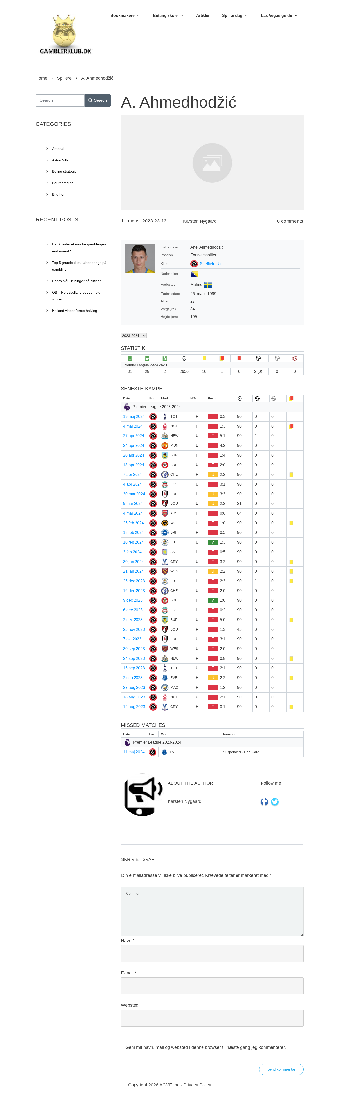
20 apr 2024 (133, 455)
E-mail (128, 972)
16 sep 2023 (134, 668)
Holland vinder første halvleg (74, 311)
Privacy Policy (197, 1084)
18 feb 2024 (133, 533)
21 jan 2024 (133, 571)
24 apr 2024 (133, 445)
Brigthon (58, 194)
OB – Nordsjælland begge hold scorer (76, 295)
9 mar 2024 (133, 503)
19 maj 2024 (134, 416)
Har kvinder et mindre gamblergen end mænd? (79, 247)
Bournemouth (62, 183)
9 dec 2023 (133, 600)
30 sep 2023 (134, 649)
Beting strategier (65, 171)
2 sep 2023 (133, 678)
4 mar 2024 (133, 513)
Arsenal (58, 149)
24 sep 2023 (134, 658)
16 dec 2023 (134, 591)
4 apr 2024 (132, 484)
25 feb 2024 (133, 523)
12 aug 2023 (134, 707)
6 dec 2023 (133, 610)
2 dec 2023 (133, 620)
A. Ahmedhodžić (178, 102)
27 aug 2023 (134, 687)
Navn (127, 940)
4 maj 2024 (133, 426)
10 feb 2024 (133, 542)
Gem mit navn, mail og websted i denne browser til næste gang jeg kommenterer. (205, 1047)
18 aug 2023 (134, 697)
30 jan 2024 (133, 562)
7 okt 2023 (132, 639)
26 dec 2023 (134, 581)
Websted (129, 1005)
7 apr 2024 (132, 474)
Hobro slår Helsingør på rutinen (77, 281)
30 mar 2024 (134, 494)
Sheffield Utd (211, 264)
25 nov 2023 (134, 629)
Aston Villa (60, 160)
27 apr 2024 (133, 436)
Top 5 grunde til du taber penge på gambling (79, 266)
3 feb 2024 (132, 552)
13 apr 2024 (133, 465)
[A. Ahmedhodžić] (212, 162)
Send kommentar (281, 1069)
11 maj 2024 (134, 752)
